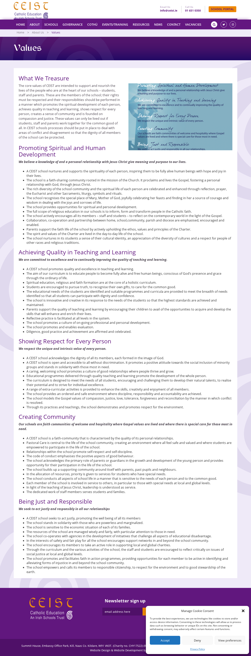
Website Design (100, 650)
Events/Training (115, 24)
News (158, 24)
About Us (38, 32)
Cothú (92, 24)
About (35, 24)
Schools (51, 24)
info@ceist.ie (168, 10)
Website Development (128, 650)
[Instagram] (233, 24)
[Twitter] (224, 24)
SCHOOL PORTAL (222, 9)
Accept (165, 640)
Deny (197, 640)
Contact (173, 24)
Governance (73, 24)
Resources (141, 24)
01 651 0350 (193, 10)
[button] (243, 611)
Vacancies (193, 24)
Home (20, 24)
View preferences (229, 640)
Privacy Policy (197, 649)
